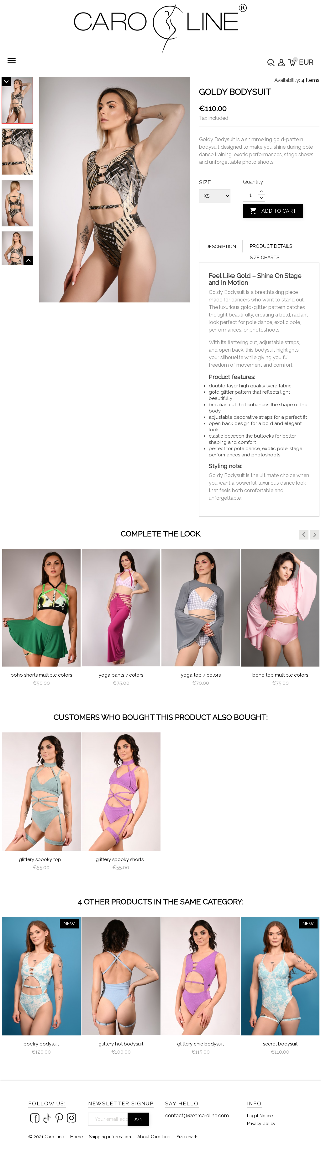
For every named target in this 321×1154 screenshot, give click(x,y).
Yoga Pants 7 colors (121, 675)
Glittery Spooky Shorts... (121, 859)
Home (76, 1136)
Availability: (287, 80)
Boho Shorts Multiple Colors (41, 675)
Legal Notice (260, 1115)
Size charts (264, 257)
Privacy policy (261, 1123)
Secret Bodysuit (280, 1044)
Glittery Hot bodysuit (120, 1044)
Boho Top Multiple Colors (280, 675)
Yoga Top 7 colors (201, 675)
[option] (41, 623)
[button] (303, 535)
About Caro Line (153, 1136)
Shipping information (110, 1136)
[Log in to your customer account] (281, 62)
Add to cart (273, 211)
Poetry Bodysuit (41, 1044)
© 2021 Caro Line (46, 1136)
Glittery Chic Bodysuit (200, 1044)
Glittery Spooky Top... (41, 859)
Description (221, 246)
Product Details (271, 246)
